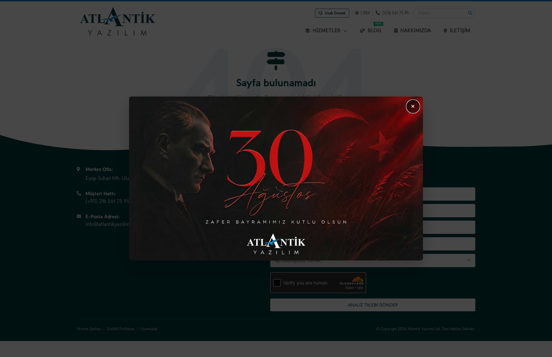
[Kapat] (413, 106)
